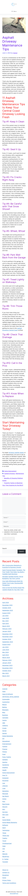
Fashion (4, 746)
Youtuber (5, 862)
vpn (3, 851)
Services (5, 812)
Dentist (4, 733)
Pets (3, 801)
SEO (3, 809)
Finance (4, 749)
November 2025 (7, 605)
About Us (5, 870)
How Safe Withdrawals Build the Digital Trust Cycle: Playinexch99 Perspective (12, 583)
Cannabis (5, 717)
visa (3, 848)
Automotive (5, 702)
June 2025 (5, 618)
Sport (4, 827)
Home (4, 878)
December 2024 (7, 634)
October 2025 (6, 608)
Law (3, 783)
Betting (4, 707)
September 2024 (7, 642)
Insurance (5, 780)
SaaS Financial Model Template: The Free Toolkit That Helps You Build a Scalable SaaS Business (13, 572)
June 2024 (5, 649)
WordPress (5, 856)
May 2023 (5, 673)
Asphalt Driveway (9, 473)
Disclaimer (5, 875)
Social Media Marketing (9, 822)
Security (4, 807)
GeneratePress (14, 893)
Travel (4, 841)
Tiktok (4, 833)
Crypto (4, 728)
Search (4, 548)
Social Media (6, 820)
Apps (4, 691)
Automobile (5, 699)
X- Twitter (5, 859)
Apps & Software (7, 694)
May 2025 (5, 621)
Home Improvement (10, 471)
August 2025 (6, 613)
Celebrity (5, 725)
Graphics (5, 767)
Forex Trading (6, 757)
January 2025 (6, 631)
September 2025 (7, 610)
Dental (4, 731)
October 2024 (6, 639)
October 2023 (6, 670)
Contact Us (5, 872)
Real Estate (5, 804)
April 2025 (5, 623)
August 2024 (6, 644)
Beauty (4, 704)
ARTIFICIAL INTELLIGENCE (10, 696)
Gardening (5, 765)
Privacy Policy (6, 880)
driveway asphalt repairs (16, 452)
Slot (3, 817)
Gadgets (5, 759)
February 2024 (7, 660)
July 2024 (5, 647)
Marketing (5, 791)
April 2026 (5, 602)
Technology (5, 830)
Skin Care (5, 814)
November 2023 (7, 668)
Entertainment (6, 744)
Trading (4, 838)
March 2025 (6, 626)
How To (4, 775)
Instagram (5, 778)
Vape (4, 846)
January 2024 (6, 663)
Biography (5, 710)
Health (4, 770)
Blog (3, 712)
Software (5, 825)
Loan (3, 788)
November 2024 (7, 636)
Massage (5, 793)
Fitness (4, 752)
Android (4, 689)
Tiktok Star (5, 835)
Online (4, 799)
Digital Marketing (7, 736)
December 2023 (7, 665)
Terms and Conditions (9, 883)
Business (5, 715)
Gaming (4, 762)
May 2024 (5, 652)
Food (3, 754)
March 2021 (6, 676)
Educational (6, 741)
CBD (3, 723)
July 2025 (5, 615)
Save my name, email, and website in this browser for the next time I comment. (13, 532)
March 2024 (6, 657)
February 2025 (6, 629)
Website (4, 854)
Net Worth (5, 796)
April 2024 (5, 655)
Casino (4, 720)
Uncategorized (7, 843)
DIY (3, 738)
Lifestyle (5, 786)
